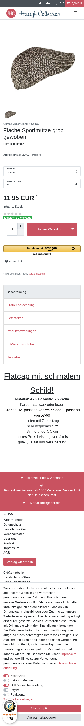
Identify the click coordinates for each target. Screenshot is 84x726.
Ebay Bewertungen (16, 582)
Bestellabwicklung (15, 529)
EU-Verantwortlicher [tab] (21, 344)
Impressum (11, 548)
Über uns (9, 538)
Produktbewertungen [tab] (21, 331)
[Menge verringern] (20, 232)
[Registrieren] (48, 3)
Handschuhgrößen (16, 577)
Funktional (18, 694)
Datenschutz (12, 524)
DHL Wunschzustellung (27, 685)
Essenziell (18, 675)
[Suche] (55, 3)
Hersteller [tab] (13, 357)
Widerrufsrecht (13, 520)
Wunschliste (15, 261)
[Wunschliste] (62, 3)
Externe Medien (22, 680)
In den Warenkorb (50, 229)
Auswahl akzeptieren (42, 717)
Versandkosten (36, 273)
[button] (42, 250)
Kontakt (8, 543)
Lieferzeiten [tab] (15, 318)
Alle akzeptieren (42, 708)
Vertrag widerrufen (20, 562)
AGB (6, 552)
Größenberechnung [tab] (21, 305)
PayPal (15, 690)
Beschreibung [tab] (16, 292)
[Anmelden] (41, 3)
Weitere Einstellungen (18, 699)
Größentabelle (13, 572)
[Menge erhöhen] (20, 226)
